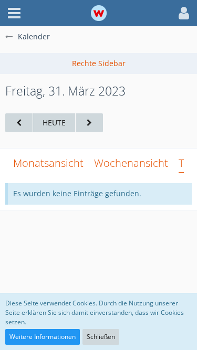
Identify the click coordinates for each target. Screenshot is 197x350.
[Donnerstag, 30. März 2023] (19, 123)
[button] (14, 13)
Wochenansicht (131, 163)
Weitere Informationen (42, 336)
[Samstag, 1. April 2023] (89, 123)
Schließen (101, 336)
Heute (54, 123)
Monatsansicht (48, 163)
